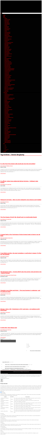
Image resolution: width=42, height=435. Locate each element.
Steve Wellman (3, 184)
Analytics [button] (1, 422)
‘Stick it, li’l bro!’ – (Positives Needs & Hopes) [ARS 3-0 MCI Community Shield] (16, 364)
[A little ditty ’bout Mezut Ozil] (3, 325)
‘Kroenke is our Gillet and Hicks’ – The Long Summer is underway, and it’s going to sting (20, 291)
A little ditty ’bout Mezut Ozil (8, 327)
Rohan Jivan (2, 237)
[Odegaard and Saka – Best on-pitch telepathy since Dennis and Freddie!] (3, 197)
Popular (28, 345)
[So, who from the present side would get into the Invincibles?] (3, 161)
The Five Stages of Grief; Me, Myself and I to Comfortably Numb (18, 217)
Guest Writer (2, 312)
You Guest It (8, 312)
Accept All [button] (7, 378)
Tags (28, 347)
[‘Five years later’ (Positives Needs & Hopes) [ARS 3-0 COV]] (28, 350)
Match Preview (13, 275)
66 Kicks (7, 201)
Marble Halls (2, 275)
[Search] (10, 339)
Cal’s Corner (8, 293)
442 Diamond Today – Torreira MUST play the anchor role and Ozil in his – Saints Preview (20, 272)
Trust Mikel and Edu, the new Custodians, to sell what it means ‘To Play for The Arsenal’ (20, 253)
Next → (4, 338)
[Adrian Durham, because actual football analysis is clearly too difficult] (3, 366)
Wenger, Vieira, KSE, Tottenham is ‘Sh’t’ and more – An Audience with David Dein (20, 309)
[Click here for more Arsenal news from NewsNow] (8, 341)
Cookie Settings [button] (2, 378)
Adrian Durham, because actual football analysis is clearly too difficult (15, 366)
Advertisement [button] (2, 426)
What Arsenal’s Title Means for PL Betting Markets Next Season (14, 368)
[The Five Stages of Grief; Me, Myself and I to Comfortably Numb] (3, 214)
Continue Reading (3, 173)
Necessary (3, 392)
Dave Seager (2, 201)
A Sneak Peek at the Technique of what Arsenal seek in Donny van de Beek (20, 235)
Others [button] (1, 430)
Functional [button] (2, 413)
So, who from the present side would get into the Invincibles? (17, 163)
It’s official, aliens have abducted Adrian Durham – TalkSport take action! (19, 181)
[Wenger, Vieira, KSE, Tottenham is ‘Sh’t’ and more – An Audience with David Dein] (3, 306)
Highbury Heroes (10, 165)
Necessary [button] (2, 391)
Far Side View (8, 184)
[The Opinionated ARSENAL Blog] (21, 12)
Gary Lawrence (3, 165)
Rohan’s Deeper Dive (9, 237)
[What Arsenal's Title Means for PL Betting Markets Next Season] (3, 368)
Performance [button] (2, 417)
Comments (28, 346)
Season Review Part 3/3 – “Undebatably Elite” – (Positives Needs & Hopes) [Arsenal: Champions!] (16, 369)
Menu (1, 13)
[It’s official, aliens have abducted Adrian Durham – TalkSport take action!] (3, 178)
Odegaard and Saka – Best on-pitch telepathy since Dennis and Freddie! (20, 199)
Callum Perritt (2, 293)
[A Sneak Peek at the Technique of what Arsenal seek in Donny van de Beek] (3, 232)
